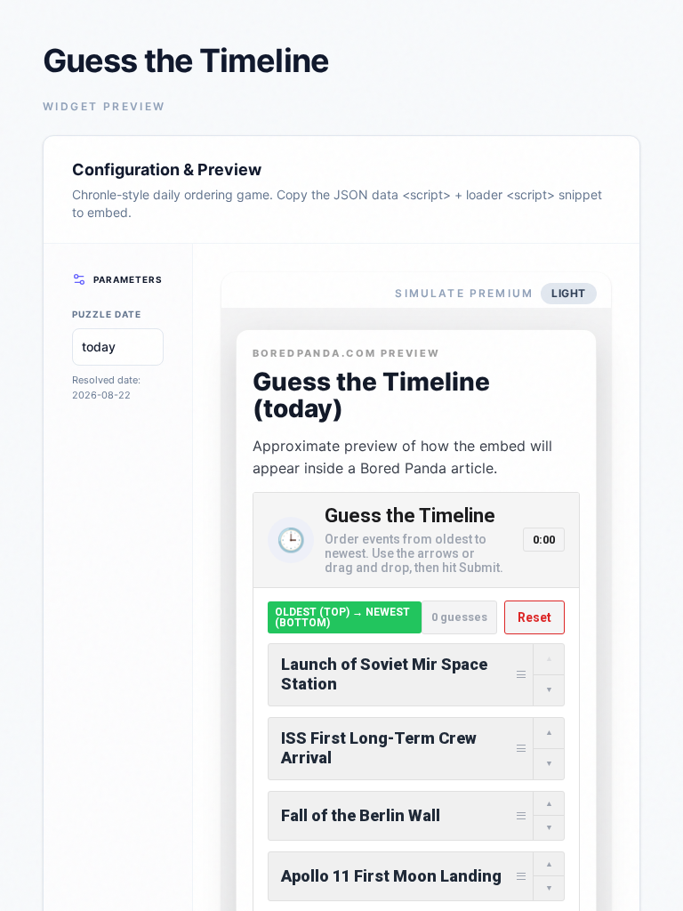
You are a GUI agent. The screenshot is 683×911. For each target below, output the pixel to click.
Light (568, 293)
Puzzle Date (106, 314)
